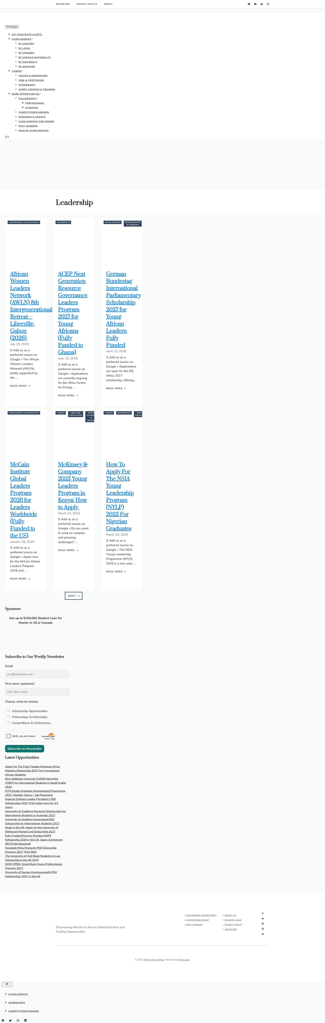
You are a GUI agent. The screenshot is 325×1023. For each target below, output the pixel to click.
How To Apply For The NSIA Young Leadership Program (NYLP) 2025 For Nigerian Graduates (120, 496)
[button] (7, 137)
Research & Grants (32, 116)
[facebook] (255, 4)
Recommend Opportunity (201, 915)
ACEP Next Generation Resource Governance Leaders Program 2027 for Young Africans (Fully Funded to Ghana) (73, 313)
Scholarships (21, 39)
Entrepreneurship (197, 920)
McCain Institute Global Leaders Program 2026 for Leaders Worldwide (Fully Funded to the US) (23, 500)
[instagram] (268, 4)
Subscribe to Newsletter (24, 749)
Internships (27, 84)
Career (17, 71)
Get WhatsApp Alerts (27, 34)
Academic (31, 107)
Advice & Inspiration (33, 75)
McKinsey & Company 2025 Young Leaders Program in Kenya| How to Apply (73, 486)
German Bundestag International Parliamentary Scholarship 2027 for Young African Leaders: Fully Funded (123, 310)
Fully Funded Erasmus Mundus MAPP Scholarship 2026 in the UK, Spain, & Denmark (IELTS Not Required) (33, 840)
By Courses (26, 52)
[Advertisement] (162, 164)
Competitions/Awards (34, 112)
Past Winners (28, 126)
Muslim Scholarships (34, 130)
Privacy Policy (87, 4)
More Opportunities (26, 94)
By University (28, 62)
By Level (24, 48)
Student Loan (233, 920)
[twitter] (262, 4)
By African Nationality (35, 57)
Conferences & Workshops (24, 222)
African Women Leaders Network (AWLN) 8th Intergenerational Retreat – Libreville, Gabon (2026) (31, 306)
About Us (230, 915)
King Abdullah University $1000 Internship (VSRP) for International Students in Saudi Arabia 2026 (35, 783)
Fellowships (28, 98)
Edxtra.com (184, 959)
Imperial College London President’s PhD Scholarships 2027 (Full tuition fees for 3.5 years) (31, 803)
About (108, 4)
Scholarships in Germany (132, 223)
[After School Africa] (30, 22)
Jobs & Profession (31, 80)
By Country (26, 43)
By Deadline (27, 66)
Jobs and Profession (75, 414)
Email (9, 666)
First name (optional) (20, 684)
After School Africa (154, 959)
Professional (35, 103)
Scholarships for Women (37, 121)
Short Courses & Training (37, 89)
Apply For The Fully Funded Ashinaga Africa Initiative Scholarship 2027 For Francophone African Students (32, 771)
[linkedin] (249, 4)
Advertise (63, 4)
